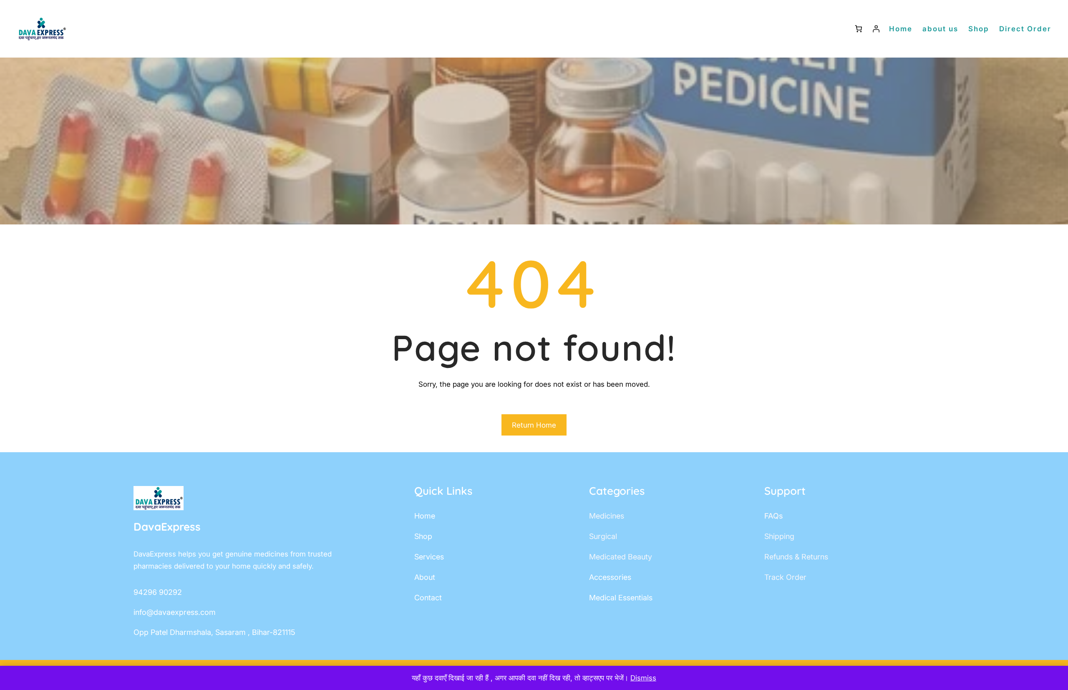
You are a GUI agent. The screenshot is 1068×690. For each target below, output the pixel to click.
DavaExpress (167, 527)
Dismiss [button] (643, 678)
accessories (610, 577)
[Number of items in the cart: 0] (858, 29)
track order (785, 577)
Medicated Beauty (620, 556)
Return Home (534, 425)
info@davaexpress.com (175, 612)
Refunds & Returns (796, 556)
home (424, 515)
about (424, 577)
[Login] (876, 29)
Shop (978, 29)
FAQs (773, 515)
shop (423, 536)
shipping (779, 536)
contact (428, 597)
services (429, 556)
